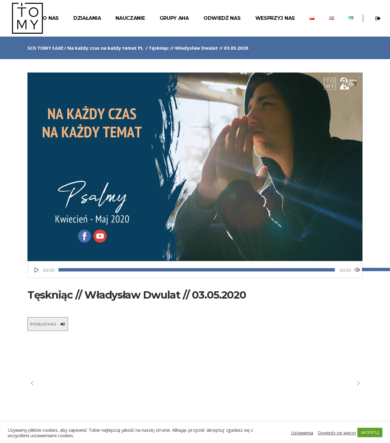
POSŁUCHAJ (43, 324)
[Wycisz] (357, 270)
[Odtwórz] (36, 270)
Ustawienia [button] (302, 432)
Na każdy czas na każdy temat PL (105, 48)
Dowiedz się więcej (337, 432)
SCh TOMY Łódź (45, 48)
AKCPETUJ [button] (370, 432)
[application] (195, 270)
